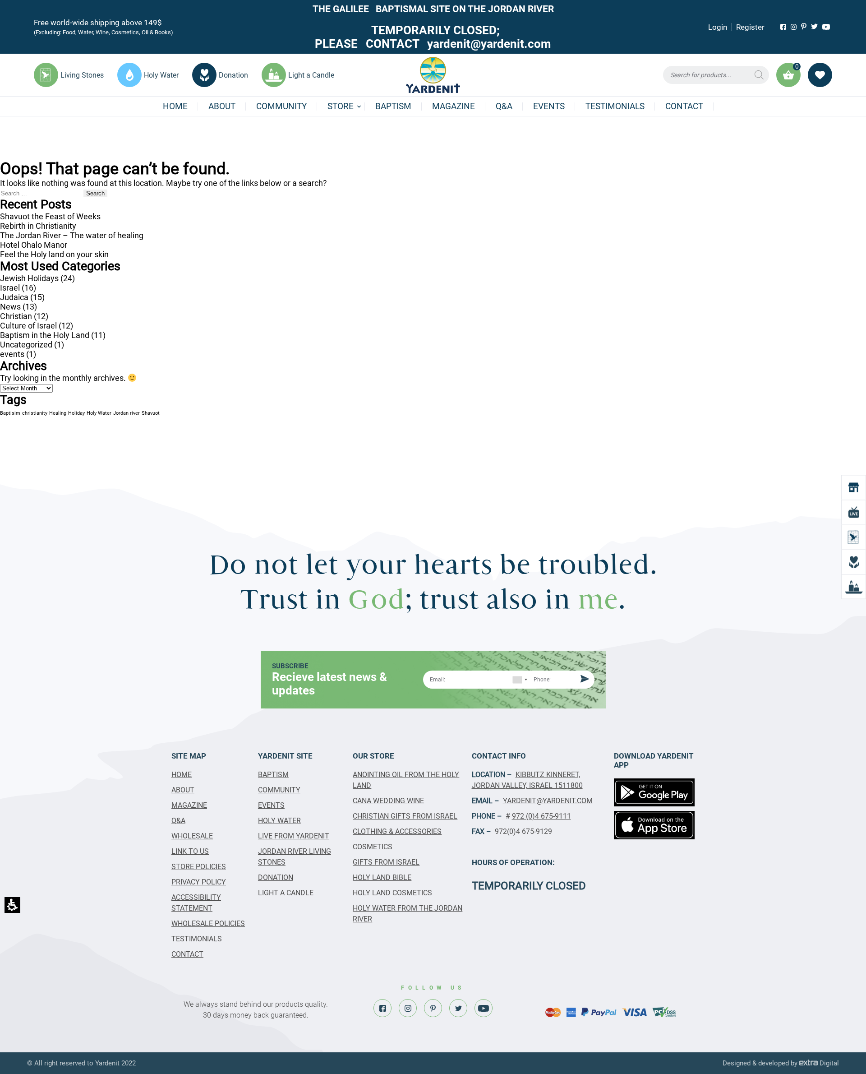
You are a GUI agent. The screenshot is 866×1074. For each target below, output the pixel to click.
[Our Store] (853, 487)
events (12, 354)
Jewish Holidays (29, 278)
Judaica (14, 297)
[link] (783, 27)
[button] (716, 75)
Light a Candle (285, 893)
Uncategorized (26, 344)
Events (549, 106)
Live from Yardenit (293, 836)
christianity (34, 413)
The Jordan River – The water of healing (71, 235)
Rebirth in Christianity (38, 226)
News (10, 306)
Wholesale (192, 836)
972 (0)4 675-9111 (541, 816)
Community (281, 106)
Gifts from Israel (386, 862)
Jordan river (126, 413)
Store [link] (340, 106)
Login (717, 27)
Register (750, 27)
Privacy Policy (198, 882)
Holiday (76, 413)
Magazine (453, 106)
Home (175, 106)
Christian (16, 316)
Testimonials (615, 106)
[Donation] (853, 562)
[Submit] (583, 679)
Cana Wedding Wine (388, 800)
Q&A (504, 106)
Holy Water (99, 413)
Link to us (190, 851)
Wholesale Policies (208, 923)
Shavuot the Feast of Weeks (50, 216)
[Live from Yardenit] (853, 512)
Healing (57, 413)
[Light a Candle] (853, 586)
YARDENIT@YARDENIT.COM (548, 800)
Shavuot (151, 413)
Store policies (198, 866)
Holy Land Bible (382, 877)
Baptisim (10, 413)
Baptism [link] (393, 106)
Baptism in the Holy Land (44, 335)
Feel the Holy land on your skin (54, 254)
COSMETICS (372, 847)
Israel (10, 287)
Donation (275, 877)
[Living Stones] (853, 537)
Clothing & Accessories (397, 831)
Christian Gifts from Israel (405, 816)
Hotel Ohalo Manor (33, 245)
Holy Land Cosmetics (392, 893)
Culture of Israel (28, 325)
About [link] (221, 106)
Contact (684, 106)
